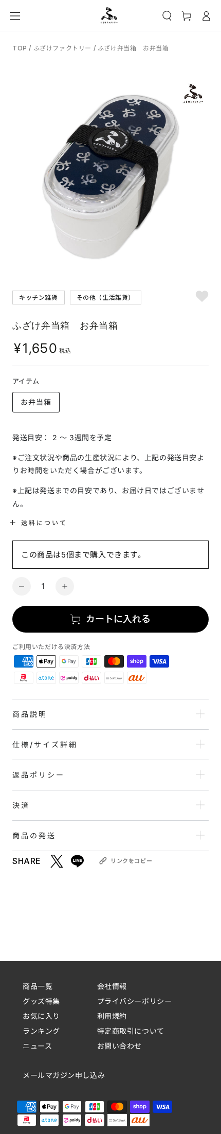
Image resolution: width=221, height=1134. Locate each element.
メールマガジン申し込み (64, 1075)
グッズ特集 (41, 1001)
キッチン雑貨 (38, 297)
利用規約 (112, 1016)
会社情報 (112, 986)
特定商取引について (130, 1031)
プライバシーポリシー (134, 1001)
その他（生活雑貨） (106, 297)
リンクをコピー (131, 861)
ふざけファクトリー (62, 48)
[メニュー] (15, 16)
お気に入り (41, 1016)
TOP (20, 48)
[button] (167, 16)
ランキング (41, 1031)
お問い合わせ (119, 1045)
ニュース (37, 1045)
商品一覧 (37, 986)
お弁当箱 (36, 402)
